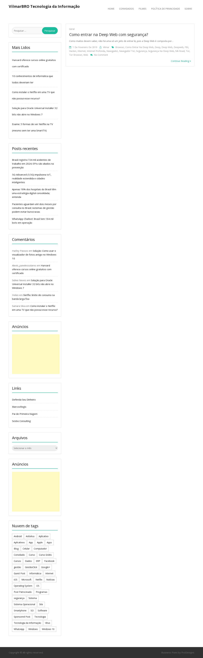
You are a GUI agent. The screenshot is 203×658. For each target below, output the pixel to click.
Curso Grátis (45, 554)
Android (18, 536)
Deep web (167, 47)
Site (41, 604)
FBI (186, 47)
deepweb (178, 47)
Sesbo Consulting (21, 421)
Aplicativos (19, 542)
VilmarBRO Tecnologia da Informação (44, 6)
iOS (15, 579)
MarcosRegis (19, 406)
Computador (40, 548)
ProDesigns (187, 652)
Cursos (17, 560)
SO (32, 610)
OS (37, 585)
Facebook (49, 560)
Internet (82, 51)
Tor (188, 51)
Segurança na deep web (161, 51)
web (85, 54)
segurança (141, 51)
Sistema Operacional (24, 604)
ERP (38, 560)
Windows (33, 629)
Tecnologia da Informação (27, 622)
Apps (49, 542)
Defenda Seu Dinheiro (24, 399)
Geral (72, 28)
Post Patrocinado (23, 591)
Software (42, 610)
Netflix (39, 579)
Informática (35, 573)
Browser (119, 47)
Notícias (50, 579)
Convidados (126, 8)
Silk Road (180, 51)
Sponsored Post (22, 616)
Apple (40, 542)
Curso (32, 554)
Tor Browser (75, 54)
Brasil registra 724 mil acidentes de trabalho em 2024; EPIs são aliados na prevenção (33, 163)
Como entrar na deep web (139, 47)
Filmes (142, 8)
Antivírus (30, 536)
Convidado (19, 554)
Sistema (33, 598)
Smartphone (20, 610)
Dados (28, 560)
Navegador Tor (127, 51)
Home (111, 8)
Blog (16, 548)
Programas (41, 591)
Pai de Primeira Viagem (24, 413)
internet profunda (96, 51)
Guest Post (19, 573)
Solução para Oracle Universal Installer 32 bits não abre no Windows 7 (33, 284)
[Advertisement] (36, 354)
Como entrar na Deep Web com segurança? (108, 34)
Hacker (72, 51)
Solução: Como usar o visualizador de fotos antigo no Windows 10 (34, 254)
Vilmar (106, 47)
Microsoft (26, 579)
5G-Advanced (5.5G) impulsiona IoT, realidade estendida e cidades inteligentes (31, 178)
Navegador (112, 51)
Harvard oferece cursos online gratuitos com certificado (31, 269)
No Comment (101, 54)
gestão (17, 567)
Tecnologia (40, 616)
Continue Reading (180, 61)
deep (157, 47)
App (31, 542)
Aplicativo (44, 536)
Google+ (45, 567)
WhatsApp (19, 629)
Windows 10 (48, 629)
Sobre (188, 8)
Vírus (47, 622)
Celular (26, 548)
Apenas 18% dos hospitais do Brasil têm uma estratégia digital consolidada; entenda (34, 193)
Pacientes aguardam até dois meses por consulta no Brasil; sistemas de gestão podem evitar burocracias (34, 207)
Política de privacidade (165, 8)
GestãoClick (31, 567)
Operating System (23, 585)
